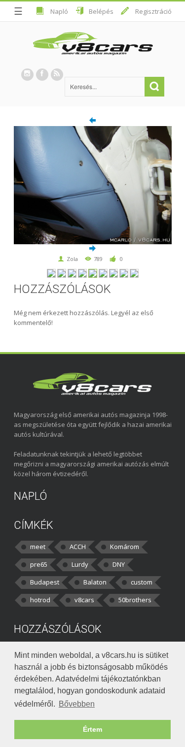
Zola (72, 258)
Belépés (101, 11)
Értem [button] (92, 729)
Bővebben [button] (77, 704)
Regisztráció (153, 11)
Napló (59, 11)
